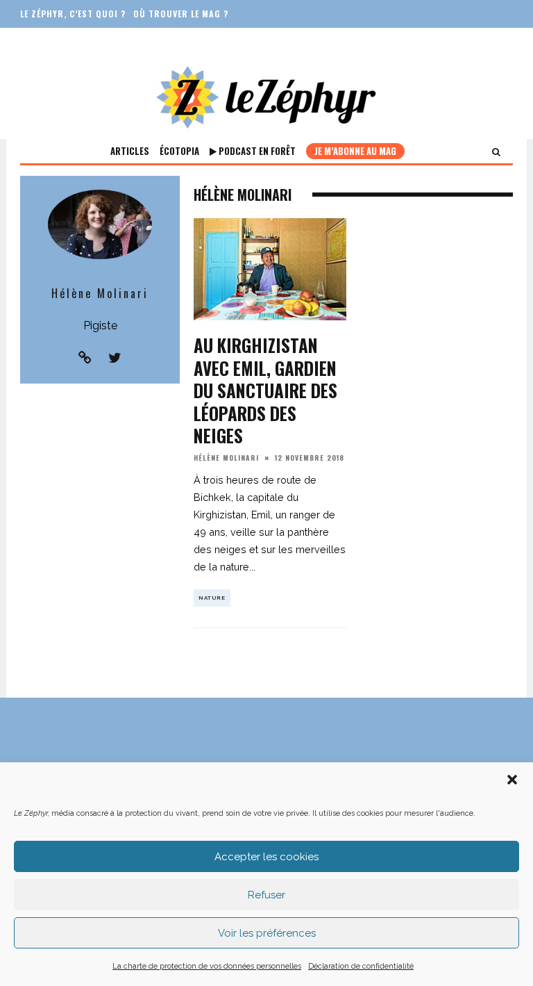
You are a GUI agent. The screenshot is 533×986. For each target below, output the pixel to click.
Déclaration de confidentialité (361, 966)
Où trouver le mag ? (180, 13)
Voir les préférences (267, 933)
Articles (129, 151)
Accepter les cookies (266, 857)
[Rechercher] (496, 151)
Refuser (266, 895)
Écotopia (179, 151)
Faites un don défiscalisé (79, 41)
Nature (212, 597)
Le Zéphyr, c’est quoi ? (73, 13)
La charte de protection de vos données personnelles (206, 966)
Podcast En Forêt (256, 151)
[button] (512, 780)
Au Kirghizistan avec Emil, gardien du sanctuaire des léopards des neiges (265, 390)
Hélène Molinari (226, 457)
